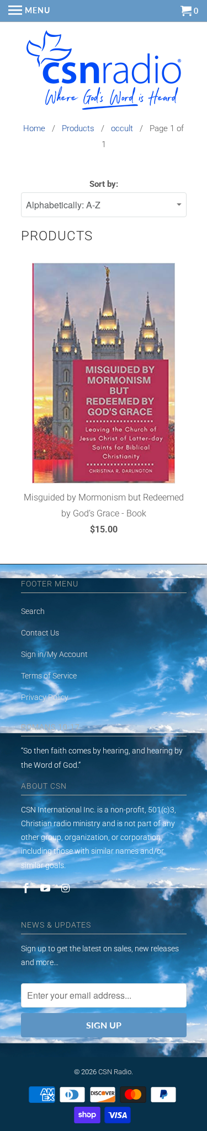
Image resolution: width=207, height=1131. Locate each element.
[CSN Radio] (103, 72)
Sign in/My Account (54, 654)
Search (33, 611)
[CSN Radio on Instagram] (66, 888)
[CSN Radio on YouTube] (46, 888)
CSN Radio (114, 1072)
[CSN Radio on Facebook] (27, 888)
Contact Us (40, 632)
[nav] (29, 11)
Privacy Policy (44, 697)
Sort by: (103, 184)
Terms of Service (49, 675)
